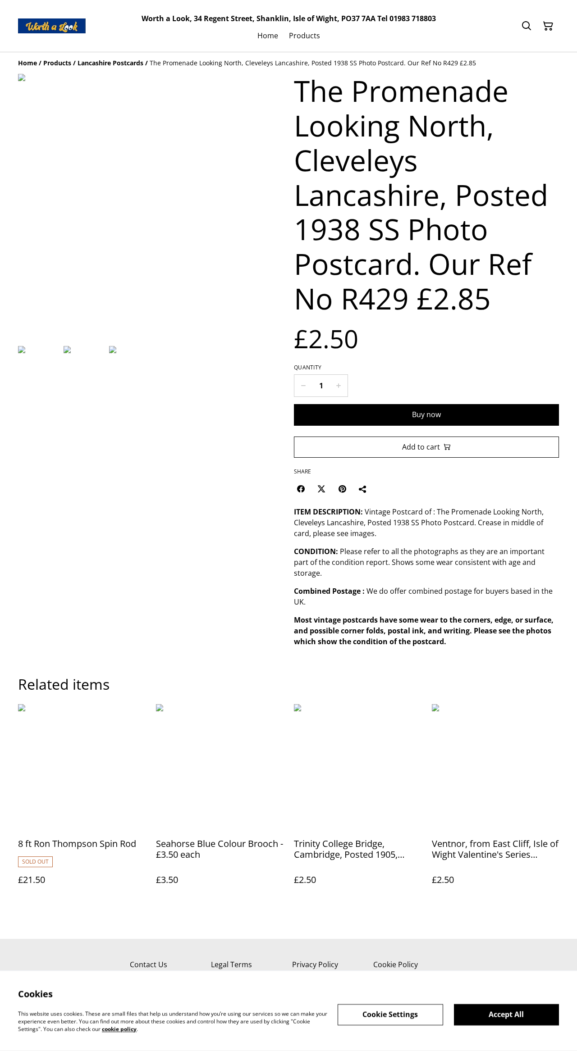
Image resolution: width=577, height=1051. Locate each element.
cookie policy (119, 1029)
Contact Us (148, 964)
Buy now (426, 414)
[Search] (526, 26)
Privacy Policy (315, 964)
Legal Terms (231, 964)
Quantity (307, 367)
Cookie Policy (395, 964)
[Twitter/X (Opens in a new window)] (321, 489)
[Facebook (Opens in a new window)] (300, 489)
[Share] (363, 489)
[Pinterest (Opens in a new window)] (342, 489)
